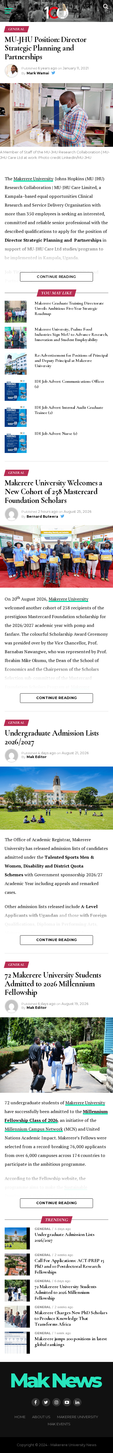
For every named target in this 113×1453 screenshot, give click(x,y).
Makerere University (33, 179)
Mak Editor (37, 757)
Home (20, 1417)
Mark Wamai (38, 73)
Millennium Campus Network (34, 1129)
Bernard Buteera (42, 516)
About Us (41, 1417)
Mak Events (59, 1424)
